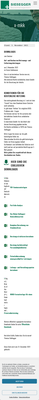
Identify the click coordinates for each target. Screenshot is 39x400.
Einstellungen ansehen (19, 393)
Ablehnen (20, 387)
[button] (36, 3)
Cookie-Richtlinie (13, 397)
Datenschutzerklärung (24, 397)
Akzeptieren (19, 381)
